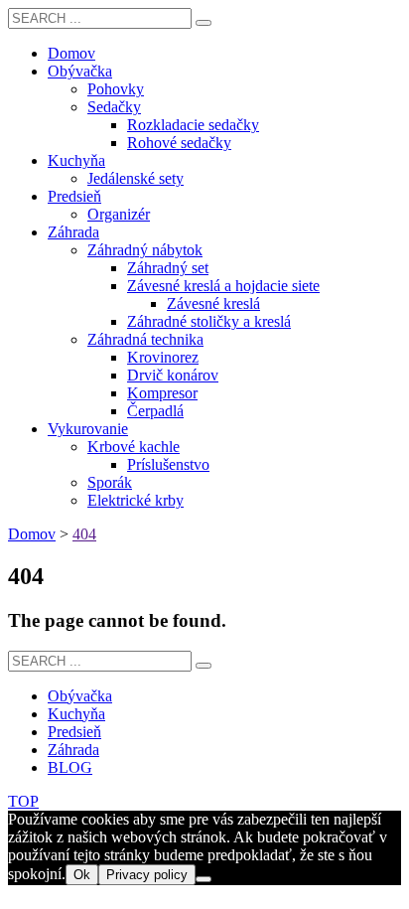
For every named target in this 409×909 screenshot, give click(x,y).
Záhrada (73, 749)
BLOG (70, 767)
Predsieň (74, 731)
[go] (203, 23)
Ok (81, 874)
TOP (23, 801)
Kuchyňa (76, 713)
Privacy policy (147, 874)
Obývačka (80, 695)
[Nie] (203, 879)
